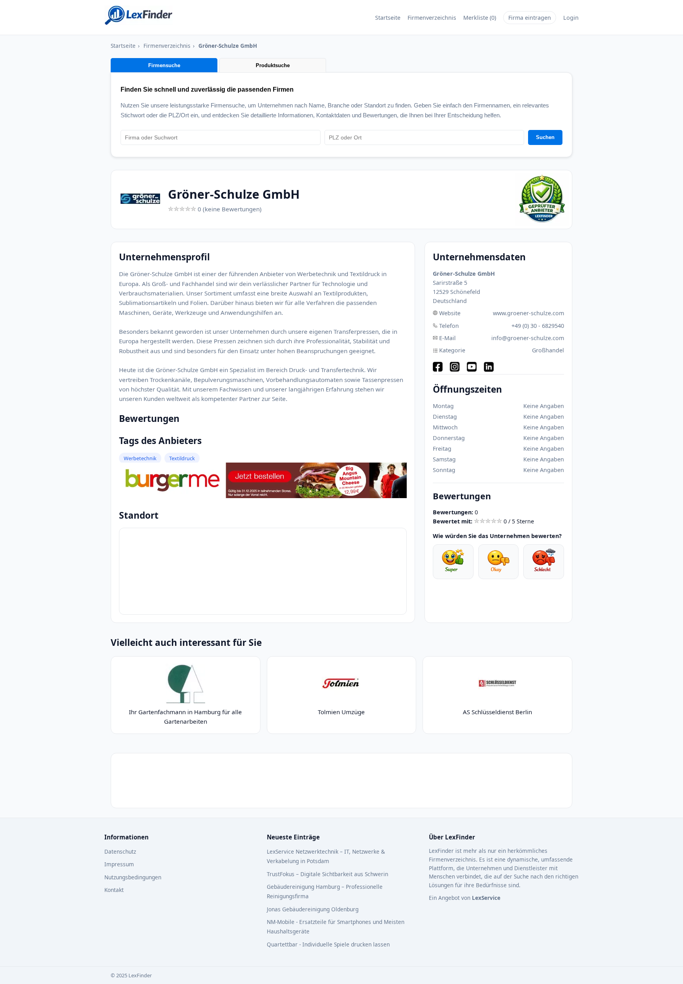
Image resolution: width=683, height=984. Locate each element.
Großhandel (548, 350)
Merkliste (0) (479, 17)
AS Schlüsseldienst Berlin (497, 712)
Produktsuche (273, 65)
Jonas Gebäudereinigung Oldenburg (312, 909)
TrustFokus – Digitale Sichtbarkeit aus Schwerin (327, 874)
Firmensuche (164, 65)
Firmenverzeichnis (432, 17)
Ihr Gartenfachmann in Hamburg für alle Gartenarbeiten (185, 716)
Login (571, 17)
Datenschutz (120, 851)
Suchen (545, 137)
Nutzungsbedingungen (132, 877)
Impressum (119, 864)
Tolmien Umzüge (341, 712)
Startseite (387, 17)
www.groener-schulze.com (528, 313)
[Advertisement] (341, 780)
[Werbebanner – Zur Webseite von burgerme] (263, 496)
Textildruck (182, 458)
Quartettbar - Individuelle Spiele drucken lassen (328, 944)
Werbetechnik (140, 458)
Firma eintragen (529, 17)
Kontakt (114, 890)
